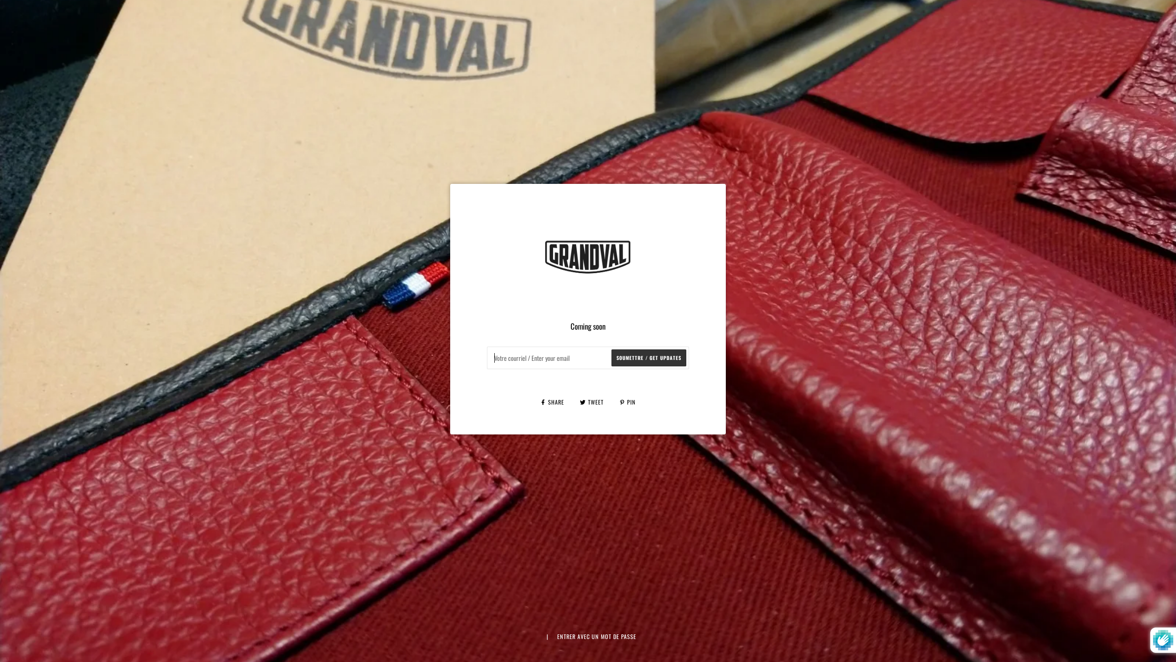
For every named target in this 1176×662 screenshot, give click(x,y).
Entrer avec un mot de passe (596, 636)
